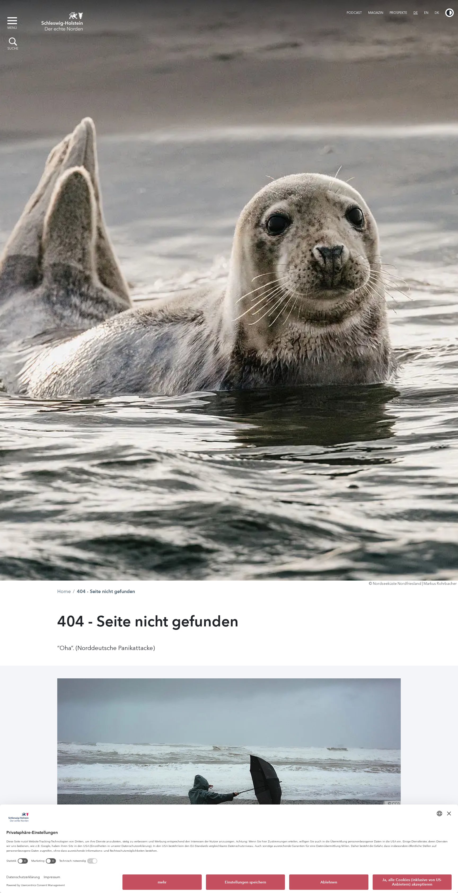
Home (64, 591)
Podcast (354, 13)
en (426, 13)
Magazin (375, 13)
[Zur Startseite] (62, 21)
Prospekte (398, 13)
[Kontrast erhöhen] (449, 12)
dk (437, 13)
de (415, 13)
